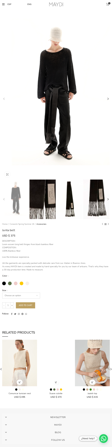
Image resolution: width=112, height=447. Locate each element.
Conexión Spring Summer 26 (22, 224)
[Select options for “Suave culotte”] (55, 382)
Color (5, 276)
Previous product (102, 224)
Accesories (41, 224)
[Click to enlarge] (7, 174)
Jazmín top (92, 393)
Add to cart (25, 305)
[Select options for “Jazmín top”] (92, 382)
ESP (9, 4)
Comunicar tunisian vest (20, 393)
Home (4, 224)
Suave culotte (55, 393)
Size (4, 290)
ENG (29, 4)
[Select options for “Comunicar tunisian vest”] (19, 382)
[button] (103, 438)
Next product (108, 224)
